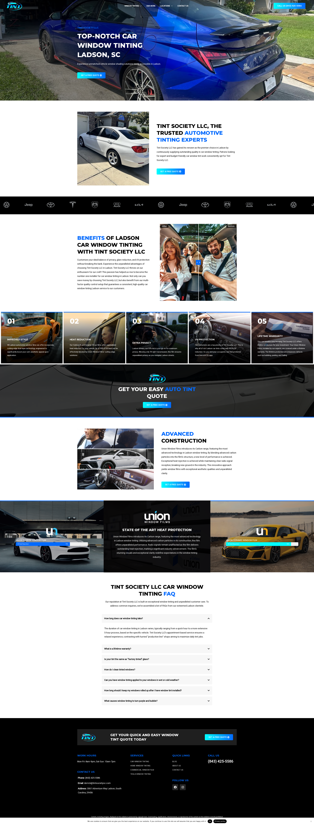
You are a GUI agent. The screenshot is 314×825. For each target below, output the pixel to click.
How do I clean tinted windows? (119, 669)
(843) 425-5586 (220, 761)
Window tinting (131, 6)
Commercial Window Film (142, 770)
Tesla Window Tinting (140, 774)
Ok (210, 821)
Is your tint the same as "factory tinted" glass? (126, 659)
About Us (176, 766)
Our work (150, 6)
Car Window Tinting (139, 761)
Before (231, 226)
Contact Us (182, 6)
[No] (311, 821)
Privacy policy (220, 821)
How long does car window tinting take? (123, 618)
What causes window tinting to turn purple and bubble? (130, 701)
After (164, 226)
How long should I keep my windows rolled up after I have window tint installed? (143, 690)
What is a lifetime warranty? (117, 648)
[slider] (198, 262)
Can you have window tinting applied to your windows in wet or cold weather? (141, 680)
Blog (174, 761)
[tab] (115, 439)
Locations (165, 6)
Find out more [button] (115, 441)
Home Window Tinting (140, 766)
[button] (157, 618)
